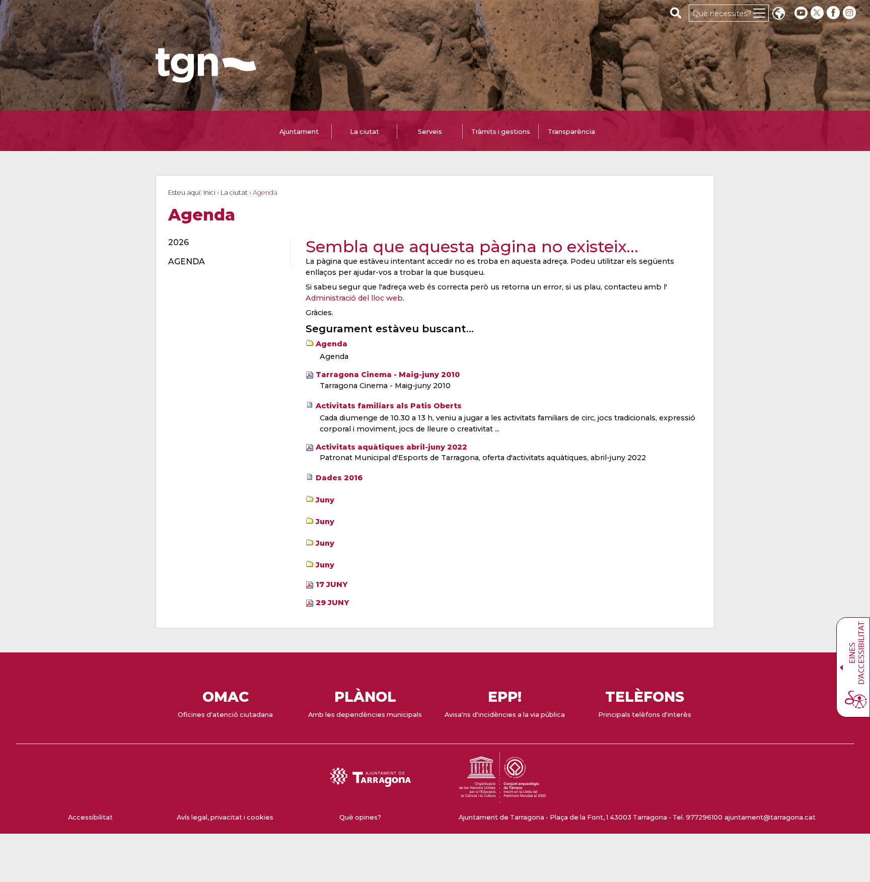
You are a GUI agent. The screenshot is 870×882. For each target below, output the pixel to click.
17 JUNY (331, 584)
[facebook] (834, 13)
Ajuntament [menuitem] (299, 131)
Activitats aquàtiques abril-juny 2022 (391, 447)
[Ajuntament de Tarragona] (206, 78)
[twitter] (818, 13)
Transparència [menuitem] (571, 131)
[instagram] (850, 13)
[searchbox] (676, 12)
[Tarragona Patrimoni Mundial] (502, 797)
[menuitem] (223, 242)
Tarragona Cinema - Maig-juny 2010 (388, 374)
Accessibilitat (90, 817)
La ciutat (234, 192)
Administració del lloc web (354, 298)
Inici (209, 192)
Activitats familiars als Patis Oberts (389, 405)
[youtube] (801, 13)
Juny (325, 499)
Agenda (331, 343)
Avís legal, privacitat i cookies (225, 817)
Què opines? (360, 817)
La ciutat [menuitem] (364, 131)
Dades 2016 (339, 477)
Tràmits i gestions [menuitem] (500, 131)
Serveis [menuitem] (430, 131)
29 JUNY (332, 602)
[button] (778, 14)
